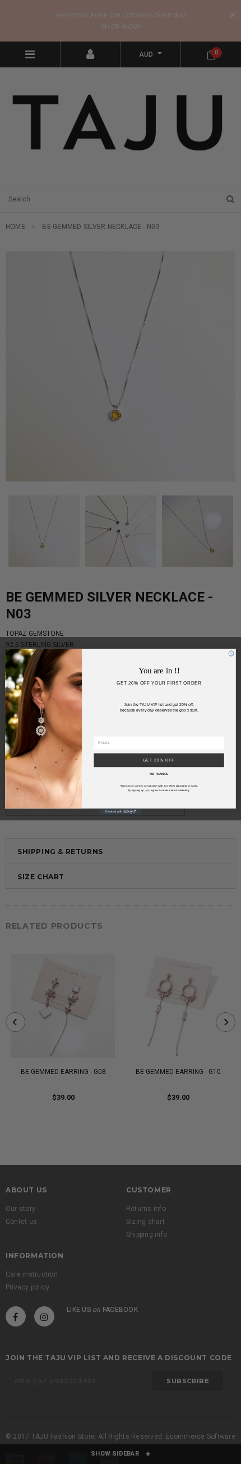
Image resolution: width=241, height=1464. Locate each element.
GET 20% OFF (159, 760)
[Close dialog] (231, 653)
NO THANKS (159, 774)
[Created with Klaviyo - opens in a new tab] (120, 812)
